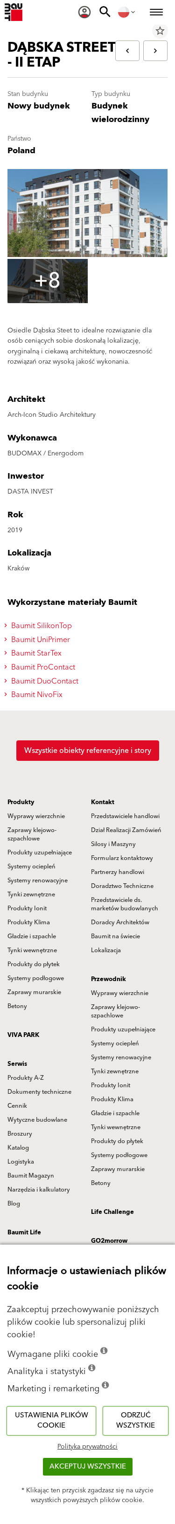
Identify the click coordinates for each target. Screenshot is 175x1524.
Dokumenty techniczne (39, 1092)
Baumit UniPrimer (39, 639)
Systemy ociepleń (31, 866)
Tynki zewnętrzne (31, 894)
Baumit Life (24, 1232)
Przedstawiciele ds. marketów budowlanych (124, 904)
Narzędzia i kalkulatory (38, 1190)
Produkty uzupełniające (39, 852)
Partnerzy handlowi (117, 872)
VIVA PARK (23, 1035)
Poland (21, 150)
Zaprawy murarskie (34, 992)
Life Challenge (112, 1212)
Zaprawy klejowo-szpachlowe (31, 834)
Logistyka (20, 1162)
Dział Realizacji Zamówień (126, 830)
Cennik (17, 1106)
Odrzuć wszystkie (135, 1420)
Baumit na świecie (115, 936)
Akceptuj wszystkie (87, 1466)
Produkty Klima (28, 922)
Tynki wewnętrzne (32, 950)
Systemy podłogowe (35, 978)
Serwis (17, 1064)
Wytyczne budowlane (37, 1120)
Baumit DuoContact (43, 681)
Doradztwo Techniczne (122, 886)
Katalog (18, 1148)
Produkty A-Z (25, 1078)
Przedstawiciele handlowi (125, 816)
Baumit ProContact (42, 667)
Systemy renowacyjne (37, 880)
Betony (17, 1006)
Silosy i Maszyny (113, 844)
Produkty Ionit (27, 908)
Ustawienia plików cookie (51, 1420)
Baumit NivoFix (36, 694)
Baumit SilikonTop (40, 625)
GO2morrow (109, 1241)
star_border (160, 30)
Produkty (20, 802)
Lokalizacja (106, 950)
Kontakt (102, 802)
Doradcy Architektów (120, 922)
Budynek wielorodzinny (120, 113)
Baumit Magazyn (30, 1176)
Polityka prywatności (87, 1446)
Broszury (19, 1134)
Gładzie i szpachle (31, 936)
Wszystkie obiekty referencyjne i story (87, 750)
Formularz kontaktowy (122, 858)
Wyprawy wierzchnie (36, 816)
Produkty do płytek (33, 964)
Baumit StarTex (35, 653)
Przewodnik (108, 979)
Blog (13, 1204)
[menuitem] (84, 12)
